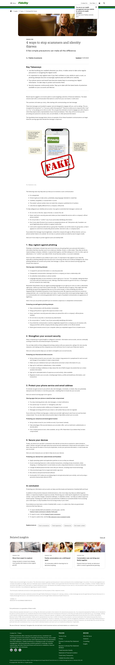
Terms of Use (62, 636)
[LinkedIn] (11, 650)
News (19, 633)
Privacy (61, 639)
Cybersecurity (67, 525)
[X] (20, 650)
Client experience (56, 525)
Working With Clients (31, 11)
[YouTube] (15, 650)
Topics (22, 11)
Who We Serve (87, 636)
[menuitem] (13, 3)
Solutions (85, 639)
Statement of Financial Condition (68, 653)
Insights (16, 11)
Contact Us (84, 3)
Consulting (86, 641)
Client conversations (44, 525)
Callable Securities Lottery (66, 658)
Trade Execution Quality (66, 650)
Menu (14, 3)
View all (102, 538)
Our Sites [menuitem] (92, 3)
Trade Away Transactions (66, 655)
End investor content (79, 525)
